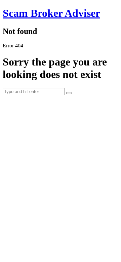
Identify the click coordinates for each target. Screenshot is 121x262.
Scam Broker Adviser (51, 13)
